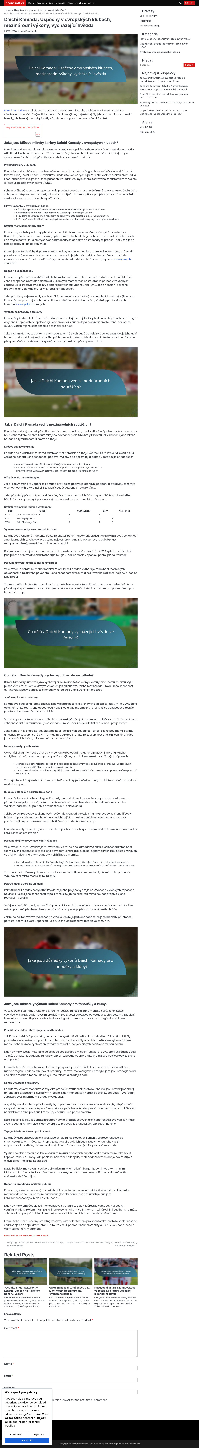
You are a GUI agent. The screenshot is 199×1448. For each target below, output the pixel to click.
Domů (31, 3)
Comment (11, 1328)
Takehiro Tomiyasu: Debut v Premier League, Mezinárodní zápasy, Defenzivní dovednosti (164, 87)
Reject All (39, 1434)
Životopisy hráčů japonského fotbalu (160, 52)
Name (9, 1364)
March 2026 (146, 127)
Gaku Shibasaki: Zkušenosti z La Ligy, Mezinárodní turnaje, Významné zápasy (69, 1290)
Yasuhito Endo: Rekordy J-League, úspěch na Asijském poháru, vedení (22, 1290)
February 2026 (147, 132)
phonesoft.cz (15, 3)
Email (8, 1376)
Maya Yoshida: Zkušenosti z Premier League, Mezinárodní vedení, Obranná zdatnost (163, 112)
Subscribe (189, 3)
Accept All (26, 1440)
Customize (16, 1434)
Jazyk (91, 3)
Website (9, 1388)
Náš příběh (60, 3)
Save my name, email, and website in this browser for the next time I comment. (57, 1400)
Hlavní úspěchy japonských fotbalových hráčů (26, 1235)
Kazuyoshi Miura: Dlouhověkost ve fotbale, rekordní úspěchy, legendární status (114, 1290)
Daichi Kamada (14, 110)
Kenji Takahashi (29, 31)
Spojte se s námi (45, 3)
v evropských (122, 259)
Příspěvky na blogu (77, 3)
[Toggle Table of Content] (36, 134)
